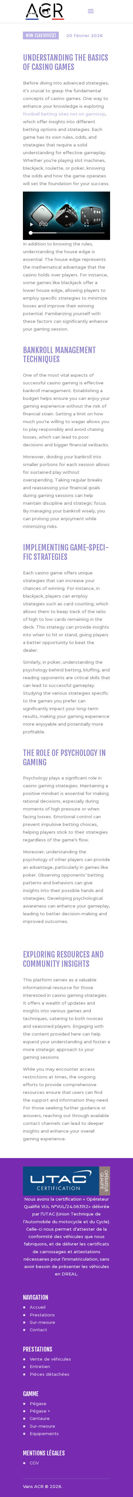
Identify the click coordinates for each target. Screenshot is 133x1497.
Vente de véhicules (50, 1359)
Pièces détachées (49, 1374)
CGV (34, 1462)
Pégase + (40, 1410)
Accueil (38, 1307)
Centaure (40, 1418)
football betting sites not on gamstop (64, 113)
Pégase (38, 1403)
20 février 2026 (84, 35)
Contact (38, 1329)
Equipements (44, 1433)
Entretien (40, 1366)
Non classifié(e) (41, 35)
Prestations (42, 1314)
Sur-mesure (42, 1322)
